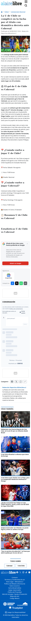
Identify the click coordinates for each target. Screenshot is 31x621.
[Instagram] (23, 572)
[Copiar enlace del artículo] (25, 381)
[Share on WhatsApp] (21, 283)
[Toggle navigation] (26, 1)
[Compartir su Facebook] (12, 381)
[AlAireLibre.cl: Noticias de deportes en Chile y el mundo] (8, 572)
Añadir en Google (15, 263)
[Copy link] (25, 283)
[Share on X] (17, 283)
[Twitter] (20, 572)
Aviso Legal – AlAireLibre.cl (14, 582)
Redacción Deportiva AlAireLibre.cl (14, 387)
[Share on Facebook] (12, 283)
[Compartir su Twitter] (16, 381)
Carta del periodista (14, 588)
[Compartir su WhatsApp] (20, 381)
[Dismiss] (27, 243)
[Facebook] (17, 572)
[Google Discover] (29, 572)
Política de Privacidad (15, 592)
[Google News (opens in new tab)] (8, 276)
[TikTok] (26, 572)
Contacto (15, 577)
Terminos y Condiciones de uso (15, 580)
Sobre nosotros (15, 586)
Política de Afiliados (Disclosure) (14, 584)
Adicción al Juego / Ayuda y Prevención (14, 594)
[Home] (12, 3)
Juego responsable (15, 590)
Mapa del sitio (14, 596)
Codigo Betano (14, 598)
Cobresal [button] (9, 566)
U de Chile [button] (21, 566)
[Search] (26, 5)
